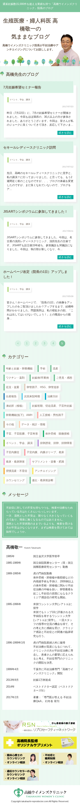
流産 (55, 368)
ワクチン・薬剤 (15, 377)
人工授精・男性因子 (52, 415)
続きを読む (65, 132)
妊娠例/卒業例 (40, 377)
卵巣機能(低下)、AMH (19, 415)
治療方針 (52, 396)
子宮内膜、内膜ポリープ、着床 (45, 452)
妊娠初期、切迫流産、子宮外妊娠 (52, 405)
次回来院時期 (32, 396)
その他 (10, 424)
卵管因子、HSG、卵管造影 (43, 387)
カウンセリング (15, 480)
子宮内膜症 (12, 452)
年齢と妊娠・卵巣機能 (19, 368)
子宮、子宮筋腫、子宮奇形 (22, 433)
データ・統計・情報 (33, 424)
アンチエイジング (45, 470)
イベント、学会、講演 (19, 99)
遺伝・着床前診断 (42, 480)
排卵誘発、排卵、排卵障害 (56, 443)
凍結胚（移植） (15, 405)
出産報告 (11, 396)
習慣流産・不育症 (16, 470)
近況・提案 (12, 387)
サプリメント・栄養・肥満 (48, 461)
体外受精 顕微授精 (57, 433)
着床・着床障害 (15, 461)
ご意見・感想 (64, 377)
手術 (42, 368)
